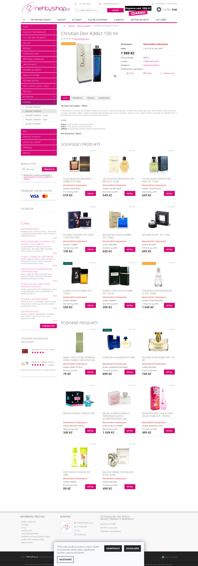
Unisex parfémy (33, 123)
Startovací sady (31, 53)
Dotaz (149, 73)
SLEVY (25, 26)
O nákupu (119, 19)
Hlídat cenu (169, 73)
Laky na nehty (30, 64)
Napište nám (27, 530)
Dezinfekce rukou (30, 311)
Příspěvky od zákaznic (110, 531)
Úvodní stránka (24, 19)
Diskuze (90, 98)
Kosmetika (28, 97)
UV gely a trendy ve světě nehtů (37, 256)
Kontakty (25, 524)
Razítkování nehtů (30, 229)
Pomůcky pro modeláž (34, 32)
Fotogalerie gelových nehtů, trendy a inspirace (117, 518)
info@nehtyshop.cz (85, 523)
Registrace (172, 4)
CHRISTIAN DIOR (151, 61)
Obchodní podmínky (30, 533)
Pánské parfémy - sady (36, 119)
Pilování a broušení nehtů (34, 299)
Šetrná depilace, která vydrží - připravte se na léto (36, 285)
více (55, 238)
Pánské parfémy (33, 107)
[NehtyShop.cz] (46, 8)
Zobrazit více (48, 326)
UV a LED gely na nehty (34, 37)
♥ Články (77, 19)
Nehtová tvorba (108, 524)
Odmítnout (113, 548)
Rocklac (27, 48)
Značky (26, 153)
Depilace (27, 91)
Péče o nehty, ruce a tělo (36, 86)
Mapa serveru (27, 542)
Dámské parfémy (33, 111)
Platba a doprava (97, 19)
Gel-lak (26, 43)
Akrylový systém (31, 75)
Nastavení (65, 559)
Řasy (25, 131)
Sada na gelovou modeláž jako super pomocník (37, 270)
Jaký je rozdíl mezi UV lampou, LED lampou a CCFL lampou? (38, 242)
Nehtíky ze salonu (108, 528)
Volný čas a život (32, 142)
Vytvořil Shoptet (171, 557)
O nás (24, 527)
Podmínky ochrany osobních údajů (36, 536)
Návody (61, 19)
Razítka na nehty (140, 19)
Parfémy (27, 102)
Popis (65, 98)
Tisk (131, 73)
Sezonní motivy (31, 80)
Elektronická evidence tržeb (33, 539)
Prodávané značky (41, 19)
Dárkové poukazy (31, 137)
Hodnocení (104, 98)
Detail (90, 193)
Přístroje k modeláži (33, 59)
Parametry (77, 98)
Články (25, 223)
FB (78, 530)
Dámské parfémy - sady (36, 115)
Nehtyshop (81, 534)
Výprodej (27, 147)
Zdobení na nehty (32, 70)
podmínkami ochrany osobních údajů (38, 178)
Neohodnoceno (81, 38)
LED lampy (161, 19)
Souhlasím (132, 548)
